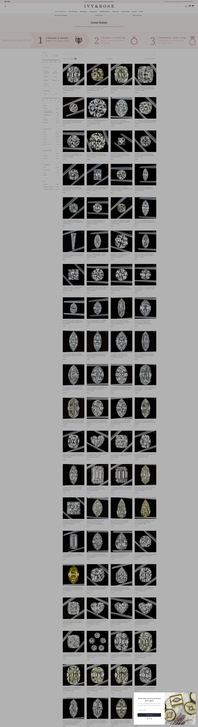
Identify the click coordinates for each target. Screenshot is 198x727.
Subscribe (149, 714)
